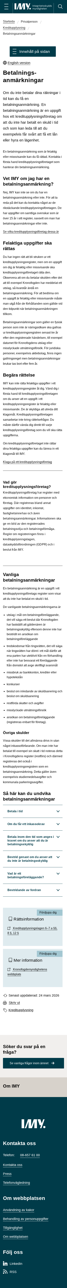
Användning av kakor (18, 1210)
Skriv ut (14, 1003)
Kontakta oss (12, 1165)
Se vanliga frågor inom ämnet (29, 1063)
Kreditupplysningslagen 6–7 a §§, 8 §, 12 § (32, 931)
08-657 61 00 (30, 1155)
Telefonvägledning (16, 1183)
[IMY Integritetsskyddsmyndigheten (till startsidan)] (33, 6)
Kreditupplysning (21, 1010)
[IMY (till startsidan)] (33, 1123)
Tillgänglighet (13, 1228)
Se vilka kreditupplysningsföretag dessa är (31, 231)
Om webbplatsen (15, 1236)
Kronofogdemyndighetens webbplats (27, 972)
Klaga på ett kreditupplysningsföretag (27, 462)
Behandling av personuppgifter (25, 1219)
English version (19, 63)
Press (7, 1174)
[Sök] (60, 6)
